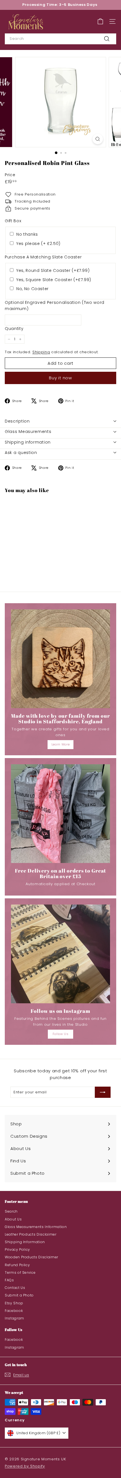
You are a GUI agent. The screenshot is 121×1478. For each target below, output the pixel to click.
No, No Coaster (32, 289)
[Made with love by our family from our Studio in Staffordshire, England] (60, 658)
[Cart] (100, 21)
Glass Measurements (28, 431)
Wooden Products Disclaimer (31, 1257)
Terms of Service (20, 1272)
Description (17, 421)
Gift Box (13, 221)
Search (11, 1211)
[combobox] (60, 38)
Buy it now (60, 378)
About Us (13, 1219)
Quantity (14, 328)
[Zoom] (97, 139)
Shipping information (28, 442)
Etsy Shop (14, 1303)
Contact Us (15, 1287)
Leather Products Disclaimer (31, 1234)
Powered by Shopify (25, 1466)
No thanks (27, 234)
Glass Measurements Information (36, 1226)
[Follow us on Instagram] (60, 954)
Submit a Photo (19, 1295)
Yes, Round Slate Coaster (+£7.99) (52, 270)
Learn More (60, 744)
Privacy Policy (17, 1249)
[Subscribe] (103, 1092)
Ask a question (21, 452)
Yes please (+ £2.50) (38, 243)
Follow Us (61, 1034)
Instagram (14, 1318)
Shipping (41, 352)
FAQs (9, 1280)
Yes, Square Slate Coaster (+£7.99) (53, 280)
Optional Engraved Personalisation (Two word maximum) (54, 305)
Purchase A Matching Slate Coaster (43, 257)
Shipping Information (25, 1242)
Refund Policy (17, 1265)
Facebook (14, 1310)
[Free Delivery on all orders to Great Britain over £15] (60, 813)
